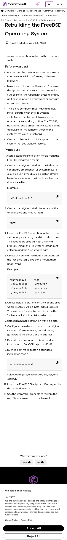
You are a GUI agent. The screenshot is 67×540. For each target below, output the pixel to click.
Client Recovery (9, 15)
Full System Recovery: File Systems (38, 15)
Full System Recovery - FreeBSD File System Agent (28, 20)
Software (10, 10)
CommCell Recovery (54, 10)
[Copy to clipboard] (57, 196)
